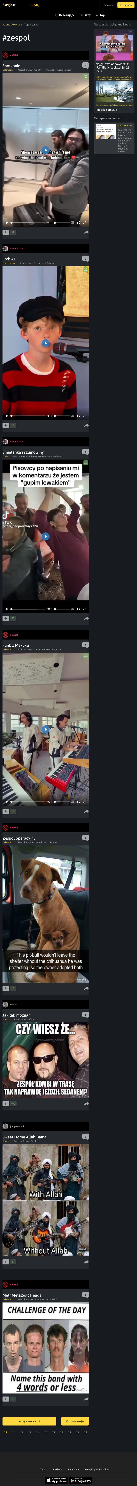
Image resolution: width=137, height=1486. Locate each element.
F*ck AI (9, 259)
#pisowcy (33, 456)
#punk (22, 263)
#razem (35, 842)
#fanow (29, 70)
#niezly (38, 1299)
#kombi (25, 1019)
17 (69, 1432)
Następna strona (27, 1421)
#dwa (28, 842)
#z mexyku (46, 649)
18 (61, 1432)
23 (21, 1432)
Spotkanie (11, 66)
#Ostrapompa (44, 456)
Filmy (87, 15)
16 (77, 1432)
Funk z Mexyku (16, 645)
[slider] (27, 222)
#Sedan (32, 1019)
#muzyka (18, 1141)
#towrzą (53, 842)
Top (102, 15)
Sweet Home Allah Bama (24, 1137)
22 (29, 1432)
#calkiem (30, 1299)
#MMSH (55, 1299)
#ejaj (43, 263)
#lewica (16, 456)
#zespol (21, 70)
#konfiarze (56, 456)
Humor (6, 1019)
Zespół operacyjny (19, 838)
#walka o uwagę (63, 70)
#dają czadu (57, 649)
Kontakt (43, 1469)
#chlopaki (22, 649)
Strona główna (11, 24)
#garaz (29, 263)
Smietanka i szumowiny (23, 452)
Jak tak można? (16, 1015)
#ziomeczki (44, 842)
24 (13, 1432)
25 (5, 1432)
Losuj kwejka (77, 1421)
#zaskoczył (50, 70)
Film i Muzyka (9, 263)
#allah (33, 1141)
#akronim (46, 1299)
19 (53, 1432)
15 (85, 1432)
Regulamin (74, 1469)
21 (37, 1432)
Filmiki (5, 456)
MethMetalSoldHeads (22, 1295)
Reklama (57, 1469)
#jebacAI (50, 263)
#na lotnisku (39, 70)
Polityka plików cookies (97, 1469)
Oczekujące (67, 15)
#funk (38, 649)
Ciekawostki (8, 70)
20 (45, 1432)
